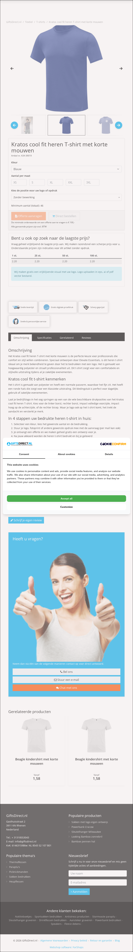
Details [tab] (109, 454)
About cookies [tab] (66, 454)
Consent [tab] (24, 454)
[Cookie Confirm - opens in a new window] (113, 444)
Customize (66, 506)
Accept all (66, 498)
